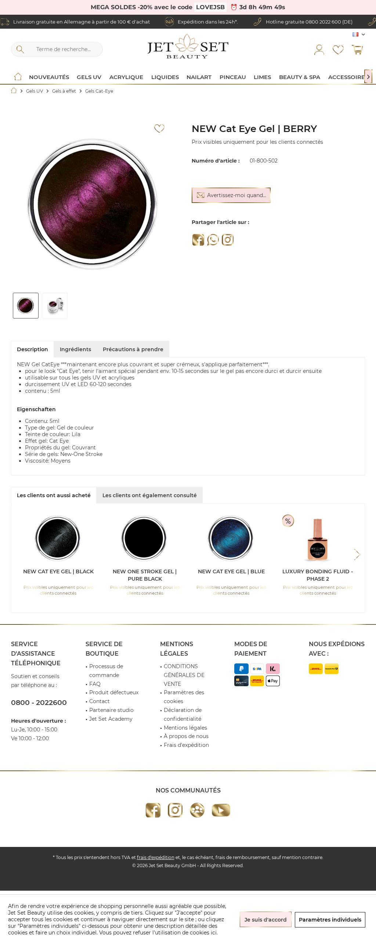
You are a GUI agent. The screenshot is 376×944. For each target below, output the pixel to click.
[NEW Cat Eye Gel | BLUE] (231, 538)
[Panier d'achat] (357, 49)
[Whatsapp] (213, 240)
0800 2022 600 (323, 22)
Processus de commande (106, 670)
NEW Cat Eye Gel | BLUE (231, 571)
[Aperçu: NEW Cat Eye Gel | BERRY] (26, 305)
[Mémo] (338, 49)
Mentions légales (185, 727)
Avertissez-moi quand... (236, 195)
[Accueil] (18, 77)
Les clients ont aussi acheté (54, 495)
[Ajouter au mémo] (159, 129)
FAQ (95, 684)
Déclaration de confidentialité (183, 714)
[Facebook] (198, 240)
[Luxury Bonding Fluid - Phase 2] (318, 538)
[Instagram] (228, 240)
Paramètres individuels (330, 919)
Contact (99, 701)
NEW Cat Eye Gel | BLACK (58, 571)
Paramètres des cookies (184, 697)
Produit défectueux (113, 692)
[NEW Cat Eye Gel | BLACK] (58, 538)
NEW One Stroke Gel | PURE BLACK (145, 575)
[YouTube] (221, 810)
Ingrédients (75, 349)
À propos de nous (186, 736)
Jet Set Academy (111, 719)
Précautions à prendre (133, 349)
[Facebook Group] (197, 810)
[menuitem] (357, 49)
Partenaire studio (111, 710)
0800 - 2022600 (39, 702)
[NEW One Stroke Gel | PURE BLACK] (145, 538)
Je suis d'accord (266, 919)
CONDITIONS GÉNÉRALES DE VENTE (184, 675)
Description (32, 349)
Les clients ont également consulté (149, 495)
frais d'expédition (155, 857)
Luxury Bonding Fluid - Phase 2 (317, 575)
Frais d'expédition (186, 745)
